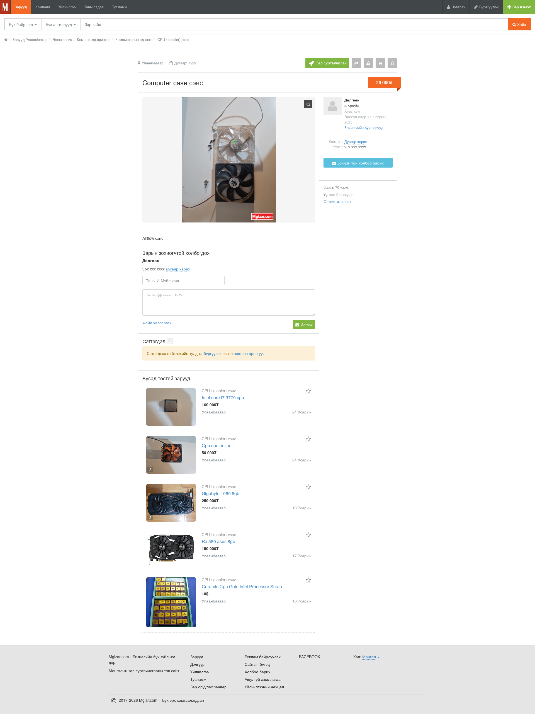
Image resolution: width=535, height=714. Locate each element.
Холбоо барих (257, 671)
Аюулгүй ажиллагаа (263, 679)
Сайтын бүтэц (257, 664)
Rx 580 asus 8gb (218, 541)
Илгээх (306, 324)
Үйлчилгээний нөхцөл (264, 686)
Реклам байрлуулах (263, 656)
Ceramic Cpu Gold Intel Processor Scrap (242, 586)
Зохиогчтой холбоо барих (360, 163)
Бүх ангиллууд (59, 24)
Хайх (521, 24)
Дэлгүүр (197, 664)
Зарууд (21, 6)
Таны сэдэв (94, 6)
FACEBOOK (309, 656)
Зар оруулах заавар (208, 686)
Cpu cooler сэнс (218, 445)
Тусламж (119, 6)
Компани (42, 6)
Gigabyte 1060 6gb (220, 493)
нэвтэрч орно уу (248, 353)
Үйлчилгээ (67, 6)
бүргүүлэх (213, 353)
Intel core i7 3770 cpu (223, 397)
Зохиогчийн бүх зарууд (363, 127)
